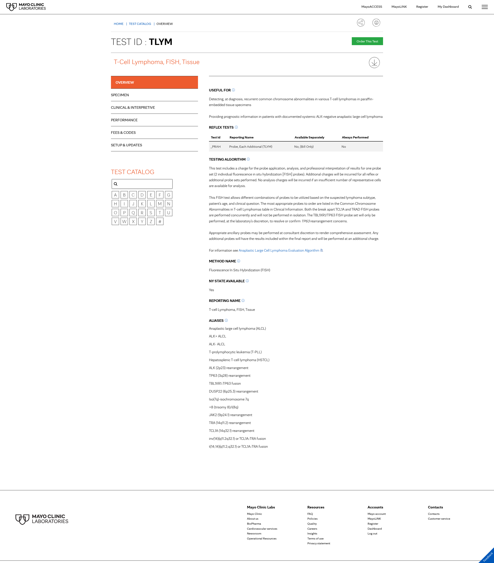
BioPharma (254, 523)
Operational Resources (262, 538)
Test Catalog (140, 24)
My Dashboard (448, 6)
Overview (125, 82)
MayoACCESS (371, 6)
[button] (115, 184)
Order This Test (367, 41)
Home (119, 24)
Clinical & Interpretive (133, 107)
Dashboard (375, 528)
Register (422, 6)
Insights (312, 533)
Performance (124, 120)
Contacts (434, 514)
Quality (312, 523)
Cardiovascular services (262, 528)
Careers (312, 528)
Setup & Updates (126, 145)
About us (252, 518)
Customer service (439, 518)
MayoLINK (399, 6)
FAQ (310, 514)
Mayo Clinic (254, 514)
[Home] (26, 7)
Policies (312, 518)
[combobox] (142, 184)
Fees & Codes (123, 132)
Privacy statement (318, 543)
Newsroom (254, 533)
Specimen (120, 95)
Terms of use (315, 538)
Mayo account (377, 514)
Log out (372, 533)
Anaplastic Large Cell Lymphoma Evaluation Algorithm (279, 250)
